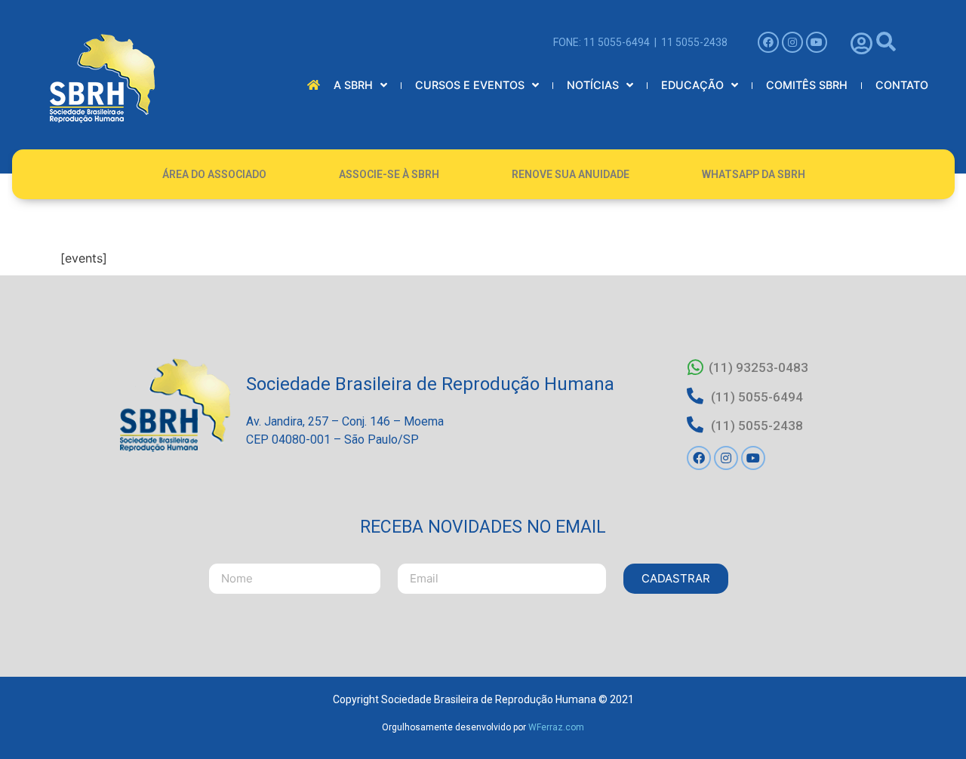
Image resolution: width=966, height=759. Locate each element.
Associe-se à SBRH (389, 174)
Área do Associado (214, 174)
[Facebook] (768, 42)
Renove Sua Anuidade (570, 174)
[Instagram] (792, 42)
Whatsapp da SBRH (753, 174)
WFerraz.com (556, 727)
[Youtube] (816, 42)
